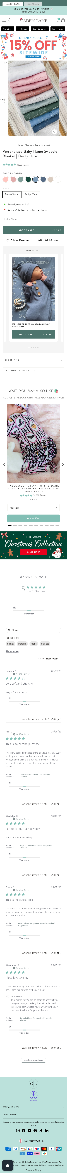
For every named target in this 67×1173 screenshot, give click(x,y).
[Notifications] (58, 20)
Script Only (31, 194)
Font (6, 188)
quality (10, 644)
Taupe (51, 179)
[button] (33, 62)
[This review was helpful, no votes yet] (52, 719)
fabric (34, 644)
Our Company (10, 1114)
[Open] (7, 1165)
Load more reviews (33, 1060)
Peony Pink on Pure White (58, 179)
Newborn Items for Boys (37, 145)
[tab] (12, 4)
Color (12, 173)
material (22, 644)
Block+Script (12, 194)
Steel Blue (43, 179)
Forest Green (28, 179)
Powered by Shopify (33, 1170)
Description (13, 360)
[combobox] (49, 658)
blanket (45, 644)
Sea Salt (21, 179)
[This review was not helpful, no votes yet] (58, 719)
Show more (12, 651)
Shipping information (20, 370)
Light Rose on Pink (6, 179)
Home (20, 145)
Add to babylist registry (49, 239)
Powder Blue (36, 179)
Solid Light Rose (13, 179)
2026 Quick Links (11, 1107)
